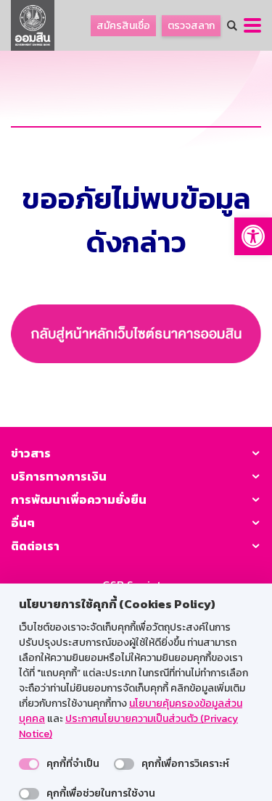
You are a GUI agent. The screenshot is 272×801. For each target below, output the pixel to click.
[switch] (29, 764)
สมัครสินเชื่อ (123, 25)
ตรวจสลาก (191, 25)
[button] (253, 236)
